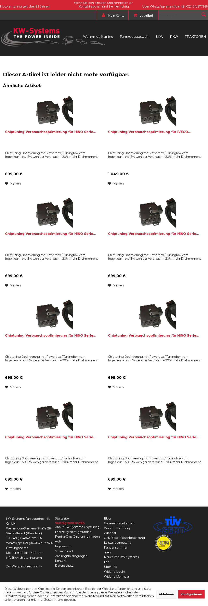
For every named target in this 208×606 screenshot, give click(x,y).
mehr (108, 552)
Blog (107, 518)
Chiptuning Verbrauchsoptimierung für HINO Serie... (50, 132)
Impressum (63, 546)
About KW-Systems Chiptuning (77, 527)
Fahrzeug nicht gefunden (73, 532)
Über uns (110, 567)
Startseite (62, 518)
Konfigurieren (191, 594)
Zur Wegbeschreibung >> (24, 566)
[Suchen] (203, 14)
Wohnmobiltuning (117, 528)
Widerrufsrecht (114, 572)
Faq (106, 562)
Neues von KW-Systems (121, 557)
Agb (58, 541)
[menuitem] (112, 15)
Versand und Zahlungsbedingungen (71, 553)
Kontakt (60, 561)
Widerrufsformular (117, 576)
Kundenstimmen (116, 547)
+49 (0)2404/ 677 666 (26, 538)
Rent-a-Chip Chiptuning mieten (77, 536)
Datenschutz (64, 565)
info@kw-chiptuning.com (24, 558)
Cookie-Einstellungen (119, 523)
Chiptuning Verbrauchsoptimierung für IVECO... (149, 132)
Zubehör (110, 533)
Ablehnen (166, 594)
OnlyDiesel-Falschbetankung (124, 538)
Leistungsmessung (117, 542)
